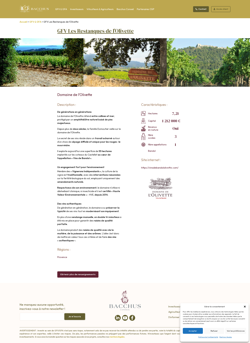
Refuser (214, 331)
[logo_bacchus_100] (34, 10)
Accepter (193, 331)
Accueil (23, 21)
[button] (244, 306)
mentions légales (117, 336)
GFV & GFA (35, 21)
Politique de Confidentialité (208, 337)
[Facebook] (132, 318)
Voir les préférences (236, 331)
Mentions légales (225, 337)
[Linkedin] (118, 318)
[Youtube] (125, 318)
